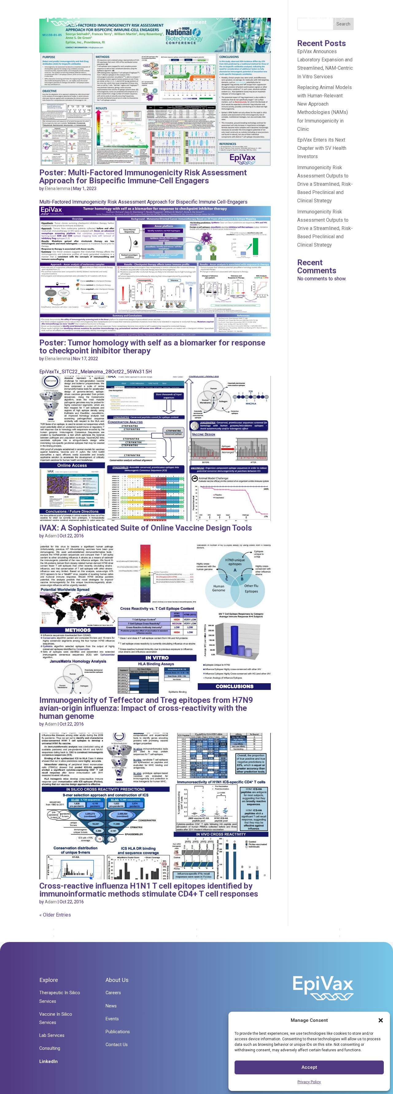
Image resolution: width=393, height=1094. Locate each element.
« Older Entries (55, 915)
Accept (309, 1067)
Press (280, 18)
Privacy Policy (309, 1082)
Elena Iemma (57, 188)
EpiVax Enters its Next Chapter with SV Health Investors (321, 148)
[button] (381, 1020)
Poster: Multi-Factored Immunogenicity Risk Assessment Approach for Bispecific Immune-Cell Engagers (143, 176)
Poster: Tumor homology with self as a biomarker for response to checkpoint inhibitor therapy (152, 346)
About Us (243, 18)
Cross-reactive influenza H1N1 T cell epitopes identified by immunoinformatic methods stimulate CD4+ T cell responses (148, 889)
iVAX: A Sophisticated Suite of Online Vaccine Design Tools (145, 527)
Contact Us (319, 17)
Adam (51, 535)
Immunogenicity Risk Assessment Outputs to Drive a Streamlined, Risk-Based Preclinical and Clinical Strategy (325, 184)
